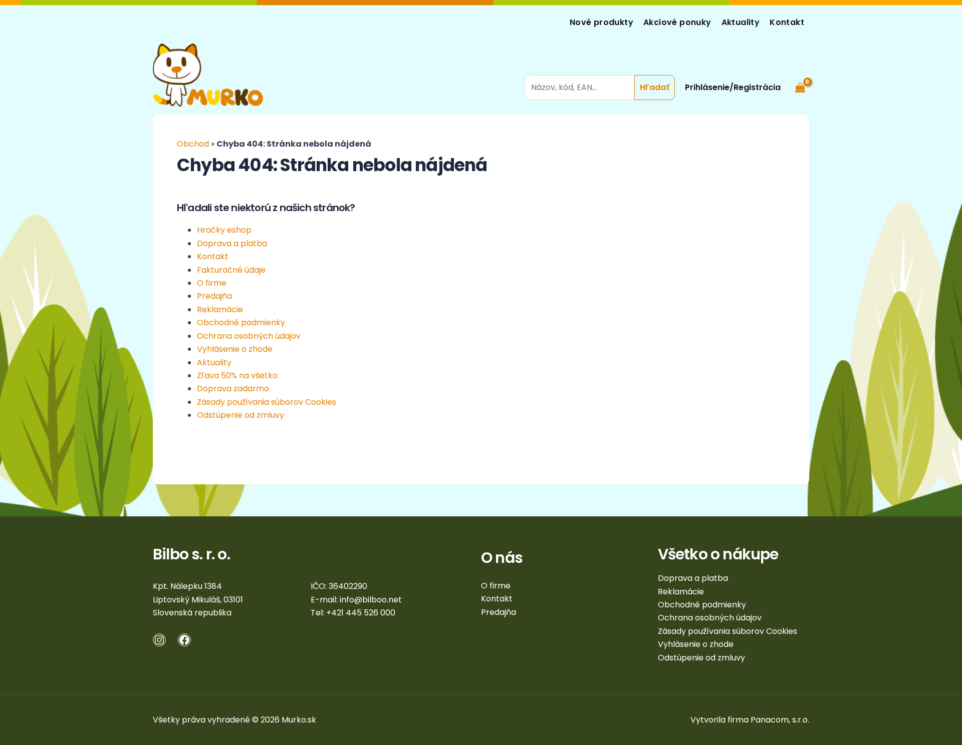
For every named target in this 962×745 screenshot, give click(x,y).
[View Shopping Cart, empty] (800, 75)
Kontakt (787, 22)
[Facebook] (184, 640)
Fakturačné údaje (231, 270)
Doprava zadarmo (233, 388)
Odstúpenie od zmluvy (240, 415)
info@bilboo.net (371, 599)
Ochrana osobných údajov (249, 336)
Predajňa (214, 296)
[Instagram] (159, 640)
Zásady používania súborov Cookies (266, 402)
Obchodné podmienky (241, 322)
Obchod (193, 144)
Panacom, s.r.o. (780, 719)
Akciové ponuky (677, 22)
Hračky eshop (224, 230)
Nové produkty (601, 22)
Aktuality (741, 22)
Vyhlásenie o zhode (235, 349)
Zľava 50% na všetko (237, 375)
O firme (211, 283)
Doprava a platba (232, 243)
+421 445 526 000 (360, 612)
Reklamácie (220, 309)
